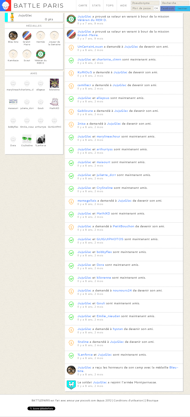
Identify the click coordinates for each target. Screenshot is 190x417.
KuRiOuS (85, 72)
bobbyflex (104, 252)
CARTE (82, 5)
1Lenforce (85, 354)
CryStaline (105, 188)
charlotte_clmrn (109, 59)
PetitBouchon (123, 226)
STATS (96, 5)
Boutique (152, 400)
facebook (167, 8)
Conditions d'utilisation (128, 400)
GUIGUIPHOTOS (110, 239)
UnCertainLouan (90, 46)
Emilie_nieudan (108, 316)
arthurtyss (105, 149)
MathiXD (103, 213)
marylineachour (108, 136)
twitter (182, 8)
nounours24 (122, 290)
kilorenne (104, 277)
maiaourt (104, 162)
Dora (100, 265)
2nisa (82, 123)
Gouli (101, 303)
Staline (84, 342)
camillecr (84, 85)
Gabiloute (85, 111)
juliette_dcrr (106, 175)
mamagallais (87, 200)
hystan (118, 329)
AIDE (123, 5)
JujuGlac (25, 15)
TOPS (110, 5)
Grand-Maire (88, 35)
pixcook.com (88, 400)
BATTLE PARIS (38, 5)
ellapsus (103, 98)
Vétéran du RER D (92, 20)
